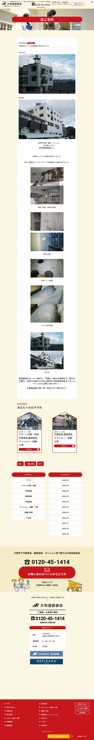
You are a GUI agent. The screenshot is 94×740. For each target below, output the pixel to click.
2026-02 (65, 507)
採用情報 (82, 712)
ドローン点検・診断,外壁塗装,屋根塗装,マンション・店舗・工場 (29, 438)
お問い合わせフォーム (47, 627)
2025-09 (65, 534)
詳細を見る (29, 449)
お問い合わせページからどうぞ (47, 574)
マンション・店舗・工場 (29, 507)
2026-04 (65, 496)
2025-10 (65, 528)
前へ (20, 464)
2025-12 (65, 518)
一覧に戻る (30, 464)
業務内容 (9, 711)
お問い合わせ (78, 4)
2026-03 (65, 501)
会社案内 (44, 725)
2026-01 (65, 512)
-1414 (58, 618)
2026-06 (65, 485)
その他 (28, 518)
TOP (8, 703)
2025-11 (65, 523)
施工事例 (9, 714)
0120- (41, 618)
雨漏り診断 (29, 512)
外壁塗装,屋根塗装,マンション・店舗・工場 (64, 437)
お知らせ (44, 718)
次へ (40, 464)
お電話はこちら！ (82, 736)
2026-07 (65, 480)
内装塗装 (28, 501)
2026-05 (65, 491)
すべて (28, 480)
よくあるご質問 (82, 708)
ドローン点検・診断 (28, 485)
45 (50, 618)
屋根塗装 (28, 496)
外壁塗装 (28, 491)
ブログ (43, 722)
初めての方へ (11, 707)
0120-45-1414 (42, 4)
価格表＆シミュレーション (50, 714)
